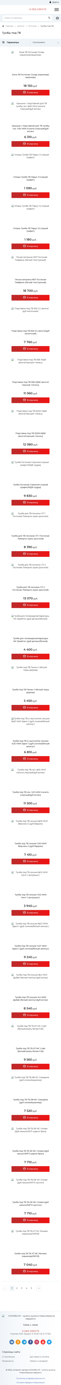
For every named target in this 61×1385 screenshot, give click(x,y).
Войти (55, 2)
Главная (9, 26)
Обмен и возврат (39, 1361)
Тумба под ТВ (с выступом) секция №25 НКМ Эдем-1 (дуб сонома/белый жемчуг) (31, 744)
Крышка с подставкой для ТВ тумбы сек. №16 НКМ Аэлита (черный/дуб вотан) (30, 128)
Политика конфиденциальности (30, 1378)
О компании (8, 1357)
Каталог (21, 26)
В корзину (32, 93)
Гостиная (32, 26)
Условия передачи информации (30, 1382)
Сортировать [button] (39, 42)
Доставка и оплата (39, 1357)
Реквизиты (8, 1361)
